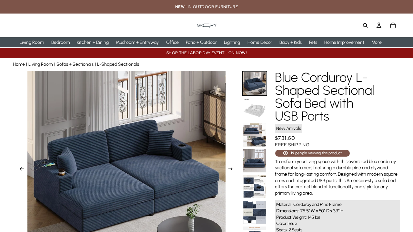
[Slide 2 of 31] (254, 109)
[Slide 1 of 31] (254, 83)
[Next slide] (232, 170)
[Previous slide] (20, 170)
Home (19, 64)
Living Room (40, 64)
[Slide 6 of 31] (254, 212)
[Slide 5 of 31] (254, 186)
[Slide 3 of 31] (254, 135)
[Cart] (393, 25)
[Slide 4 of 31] (254, 160)
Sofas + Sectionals (75, 64)
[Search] (365, 25)
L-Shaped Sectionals (118, 64)
